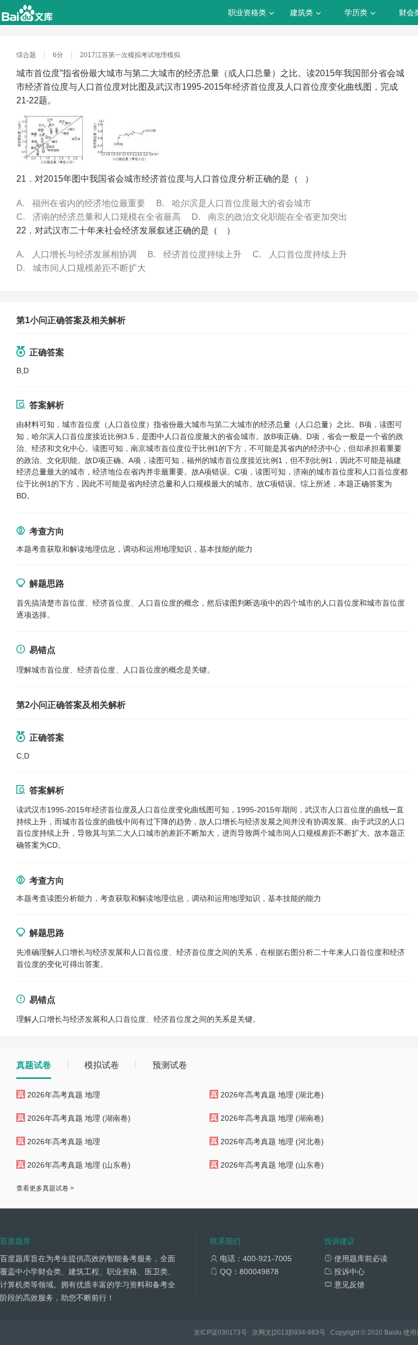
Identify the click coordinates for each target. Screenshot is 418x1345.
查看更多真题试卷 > (45, 1188)
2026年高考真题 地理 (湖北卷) (272, 1094)
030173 (229, 1332)
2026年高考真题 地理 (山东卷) (79, 1165)
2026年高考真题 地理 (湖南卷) (79, 1118)
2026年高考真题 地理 (63, 1094)
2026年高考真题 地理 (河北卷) (272, 1141)
